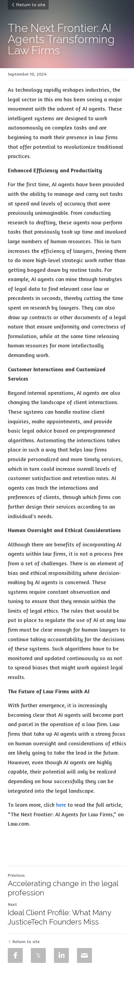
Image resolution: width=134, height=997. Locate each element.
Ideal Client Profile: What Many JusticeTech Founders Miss (59, 917)
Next (12, 904)
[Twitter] (38, 955)
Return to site (30, 5)
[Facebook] (15, 955)
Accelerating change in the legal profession (63, 888)
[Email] (84, 955)
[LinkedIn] (61, 955)
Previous (16, 875)
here (61, 804)
